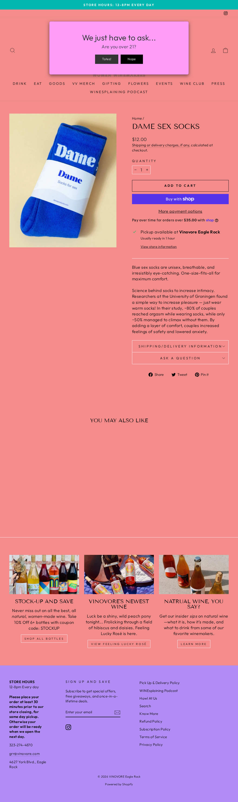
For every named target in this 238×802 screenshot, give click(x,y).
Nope (132, 59)
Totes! (106, 59)
